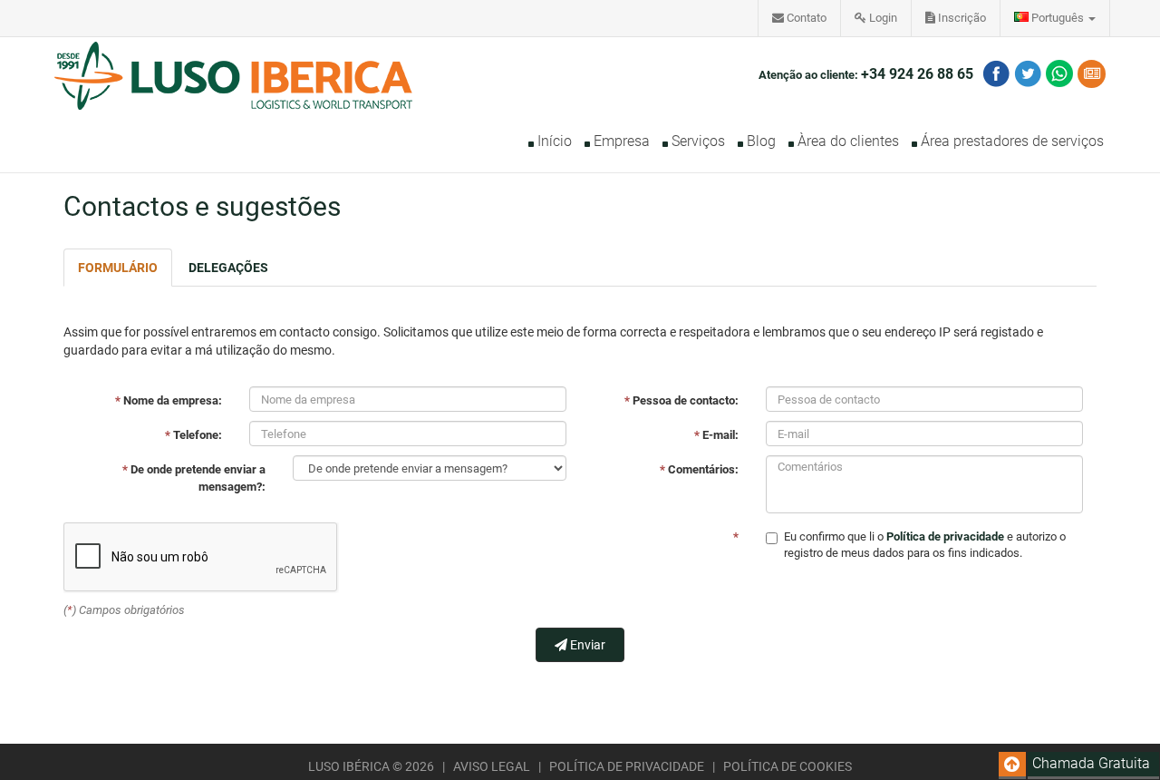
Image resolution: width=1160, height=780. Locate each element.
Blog (759, 141)
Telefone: (193, 435)
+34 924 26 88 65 (917, 74)
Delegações (228, 267)
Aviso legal (493, 766)
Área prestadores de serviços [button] (1010, 141)
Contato (805, 17)
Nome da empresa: (168, 400)
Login (881, 17)
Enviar (586, 645)
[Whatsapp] (1059, 73)
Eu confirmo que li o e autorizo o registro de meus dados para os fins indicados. (925, 545)
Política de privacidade (628, 766)
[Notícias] (1092, 74)
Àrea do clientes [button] (846, 141)
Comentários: (699, 469)
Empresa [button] (620, 141)
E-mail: (716, 435)
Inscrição (960, 17)
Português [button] (1058, 17)
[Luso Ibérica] (233, 60)
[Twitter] (1027, 73)
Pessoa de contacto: (681, 400)
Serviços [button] (696, 141)
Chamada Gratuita (1091, 763)
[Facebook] (996, 73)
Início (553, 141)
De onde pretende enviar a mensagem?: (194, 478)
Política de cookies (787, 766)
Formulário (118, 267)
